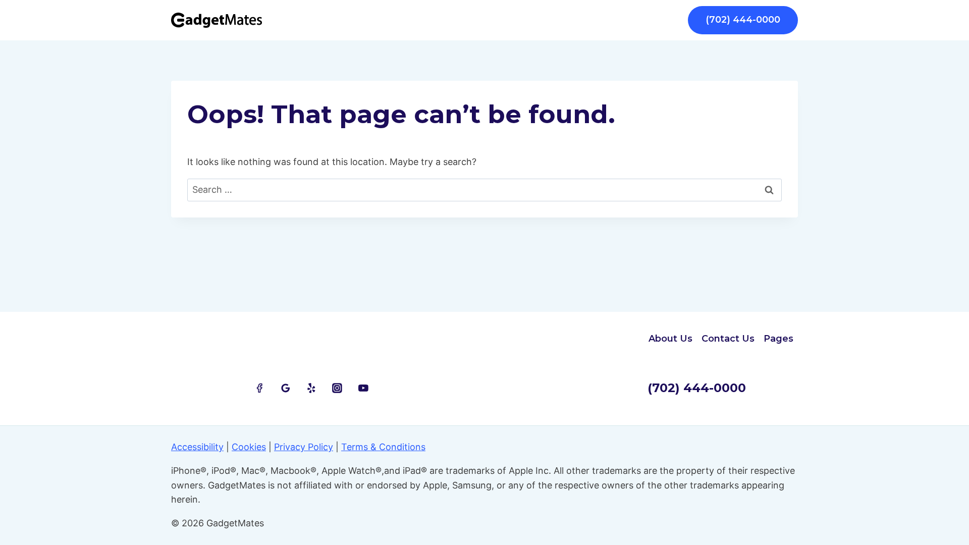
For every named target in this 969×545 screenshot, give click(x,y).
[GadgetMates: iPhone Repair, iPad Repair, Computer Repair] (216, 20)
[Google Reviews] (286, 388)
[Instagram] (338, 388)
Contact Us (728, 338)
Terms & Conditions (383, 447)
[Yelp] (311, 388)
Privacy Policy (303, 447)
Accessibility (197, 447)
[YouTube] (363, 388)
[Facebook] (259, 388)
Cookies (249, 447)
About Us (670, 338)
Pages (778, 338)
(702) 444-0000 (743, 19)
